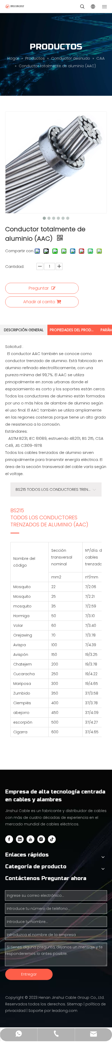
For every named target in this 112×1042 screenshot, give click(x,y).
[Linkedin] (20, 839)
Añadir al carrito (39, 302)
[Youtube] (30, 839)
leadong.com (64, 1010)
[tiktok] (52, 839)
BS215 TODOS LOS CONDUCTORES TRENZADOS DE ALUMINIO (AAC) (49, 517)
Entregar (29, 974)
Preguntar (39, 288)
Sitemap (75, 1004)
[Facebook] (9, 839)
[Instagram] (41, 839)
